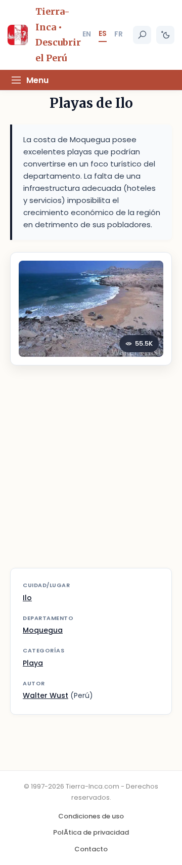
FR (118, 34)
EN (86, 34)
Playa (33, 663)
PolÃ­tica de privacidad (91, 832)
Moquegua (43, 630)
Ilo (27, 598)
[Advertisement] (91, 473)
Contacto (91, 849)
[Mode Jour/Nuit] (165, 35)
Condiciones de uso (91, 816)
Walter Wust (45, 695)
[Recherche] (142, 35)
